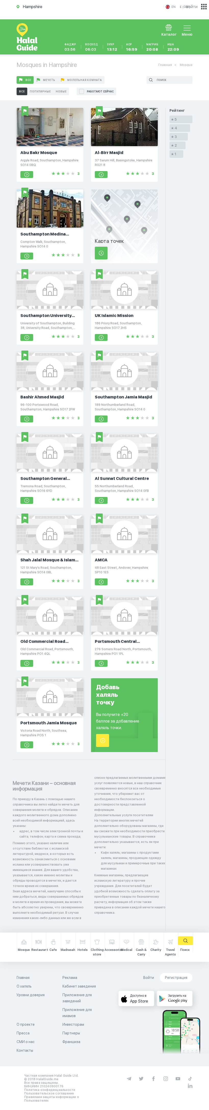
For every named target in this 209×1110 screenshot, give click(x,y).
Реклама (69, 978)
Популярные (40, 91)
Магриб (152, 47)
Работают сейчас (100, 91)
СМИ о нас (26, 1042)
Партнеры (71, 1033)
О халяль (24, 986)
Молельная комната (84, 79)
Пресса (23, 1033)
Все (28, 79)
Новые (61, 91)
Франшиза (71, 1042)
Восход (91, 47)
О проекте (26, 1024)
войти (192, 6)
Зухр (112, 47)
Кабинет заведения (79, 986)
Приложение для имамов (77, 1013)
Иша (173, 47)
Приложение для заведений (77, 998)
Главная (165, 65)
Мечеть (49, 79)
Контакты (25, 1050)
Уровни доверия (31, 995)
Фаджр (70, 47)
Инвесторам (73, 1024)
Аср (131, 47)
